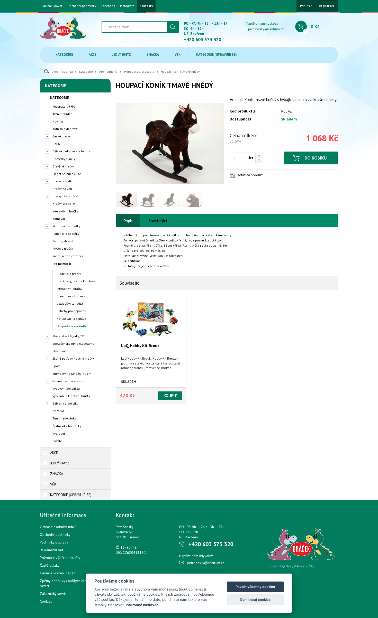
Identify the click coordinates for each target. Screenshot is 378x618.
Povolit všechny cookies (255, 587)
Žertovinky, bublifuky (66, 426)
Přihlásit (306, 6)
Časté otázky (49, 565)
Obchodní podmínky (81, 6)
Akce (92, 54)
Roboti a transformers (67, 256)
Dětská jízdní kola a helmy (71, 151)
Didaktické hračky (69, 274)
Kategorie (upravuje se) (216, 54)
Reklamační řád (51, 550)
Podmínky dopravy (54, 542)
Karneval (58, 219)
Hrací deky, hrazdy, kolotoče (76, 281)
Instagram (127, 6)
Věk (178, 54)
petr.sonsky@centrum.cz (266, 29)
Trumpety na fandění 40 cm (71, 374)
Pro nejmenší (108, 71)
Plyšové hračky (62, 248)
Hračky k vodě (61, 181)
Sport (56, 366)
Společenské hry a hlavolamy (73, 343)
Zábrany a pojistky (65, 403)
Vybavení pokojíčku (66, 388)
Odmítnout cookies (255, 599)
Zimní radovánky (64, 418)
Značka (153, 54)
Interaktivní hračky (65, 211)
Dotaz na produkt (250, 175)
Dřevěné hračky (63, 166)
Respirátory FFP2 (64, 106)
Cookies (46, 601)
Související (158, 220)
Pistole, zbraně (62, 241)
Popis (128, 220)
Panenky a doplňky (65, 234)
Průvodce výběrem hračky (60, 557)
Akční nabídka (62, 114)
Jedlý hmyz (121, 54)
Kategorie (64, 54)
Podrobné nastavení (142, 605)
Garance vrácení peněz (57, 573)
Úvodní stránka (62, 71)
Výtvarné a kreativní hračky (71, 396)
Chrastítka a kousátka (72, 296)
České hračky (61, 136)
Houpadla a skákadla (139, 71)
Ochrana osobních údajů (58, 527)
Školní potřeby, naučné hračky (73, 358)
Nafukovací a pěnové (71, 319)
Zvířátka (58, 411)
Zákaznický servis (53, 593)
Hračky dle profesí (65, 196)
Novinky (58, 121)
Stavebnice (60, 351)
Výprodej (58, 433)
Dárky (56, 144)
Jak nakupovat (52, 6)
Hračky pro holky (64, 203)
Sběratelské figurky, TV (68, 336)
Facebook (108, 6)
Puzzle (57, 441)
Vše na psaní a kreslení (68, 381)
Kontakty (146, 6)
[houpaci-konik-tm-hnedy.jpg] (170, 143)
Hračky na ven (62, 189)
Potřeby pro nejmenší (72, 311)
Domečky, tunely (63, 159)
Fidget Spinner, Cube (66, 174)
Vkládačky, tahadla (70, 303)
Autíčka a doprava (65, 129)
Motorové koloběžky (66, 226)
